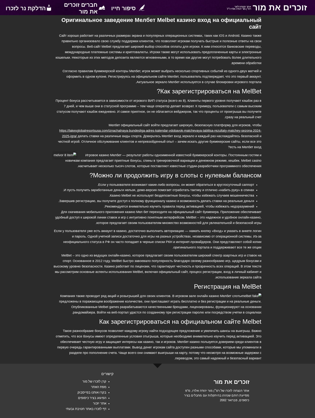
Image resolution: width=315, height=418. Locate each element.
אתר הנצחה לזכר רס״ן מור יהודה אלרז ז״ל (239, 7)
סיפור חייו (123, 8)
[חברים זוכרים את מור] (102, 7)
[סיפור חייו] (142, 7)
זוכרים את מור (280, 7)
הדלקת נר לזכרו (26, 8)
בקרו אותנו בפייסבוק (91, 392)
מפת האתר (98, 387)
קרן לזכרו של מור (94, 381)
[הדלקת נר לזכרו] (49, 7)
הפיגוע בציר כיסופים (92, 398)
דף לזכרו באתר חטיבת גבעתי (86, 409)
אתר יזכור (99, 403)
